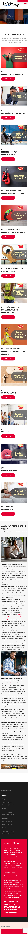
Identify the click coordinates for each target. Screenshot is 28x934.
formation (12, 683)
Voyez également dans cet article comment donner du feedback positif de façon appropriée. (14, 617)
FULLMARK (7, 926)
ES (26, 1)
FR (21, 1)
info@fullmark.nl (10, 824)
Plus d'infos (8, 78)
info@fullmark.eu (10, 805)
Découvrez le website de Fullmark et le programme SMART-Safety (12, 907)
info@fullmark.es (10, 834)
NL (24, 1)
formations (9, 582)
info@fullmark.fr (10, 814)
